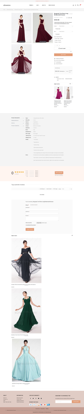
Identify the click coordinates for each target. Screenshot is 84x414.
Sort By (60, 188)
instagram (36, 398)
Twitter (69, 18)
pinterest (41, 398)
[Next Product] (72, 14)
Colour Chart (19, 399)
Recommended (49, 188)
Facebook (67, 18)
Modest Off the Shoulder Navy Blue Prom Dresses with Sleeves (23, 284)
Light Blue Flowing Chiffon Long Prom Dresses (21, 383)
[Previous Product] (70, 14)
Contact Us (5, 399)
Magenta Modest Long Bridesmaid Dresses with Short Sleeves (57, 102)
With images (55, 188)
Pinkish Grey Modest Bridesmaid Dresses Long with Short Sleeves (68, 102)
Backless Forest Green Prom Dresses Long (19, 334)
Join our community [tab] (34, 395)
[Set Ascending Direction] (71, 189)
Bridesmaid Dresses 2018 (18, 9)
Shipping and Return (20, 400)
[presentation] (72, 97)
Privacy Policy (43, 408)
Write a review (59, 172)
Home (4, 9)
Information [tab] (20, 395)
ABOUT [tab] (5, 395)
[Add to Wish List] (71, 51)
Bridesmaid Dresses (10, 9)
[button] (70, 83)
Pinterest (71, 18)
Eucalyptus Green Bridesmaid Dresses (60, 410)
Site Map (47, 408)
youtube (38, 398)
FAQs (4, 400)
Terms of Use (38, 408)
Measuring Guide (20, 397)
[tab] (17, 118)
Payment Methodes (20, 402)
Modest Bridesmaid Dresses (11, 410)
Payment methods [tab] (33, 402)
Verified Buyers (42, 188)
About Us (5, 397)
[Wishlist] (76, 5)
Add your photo (29, 222)
